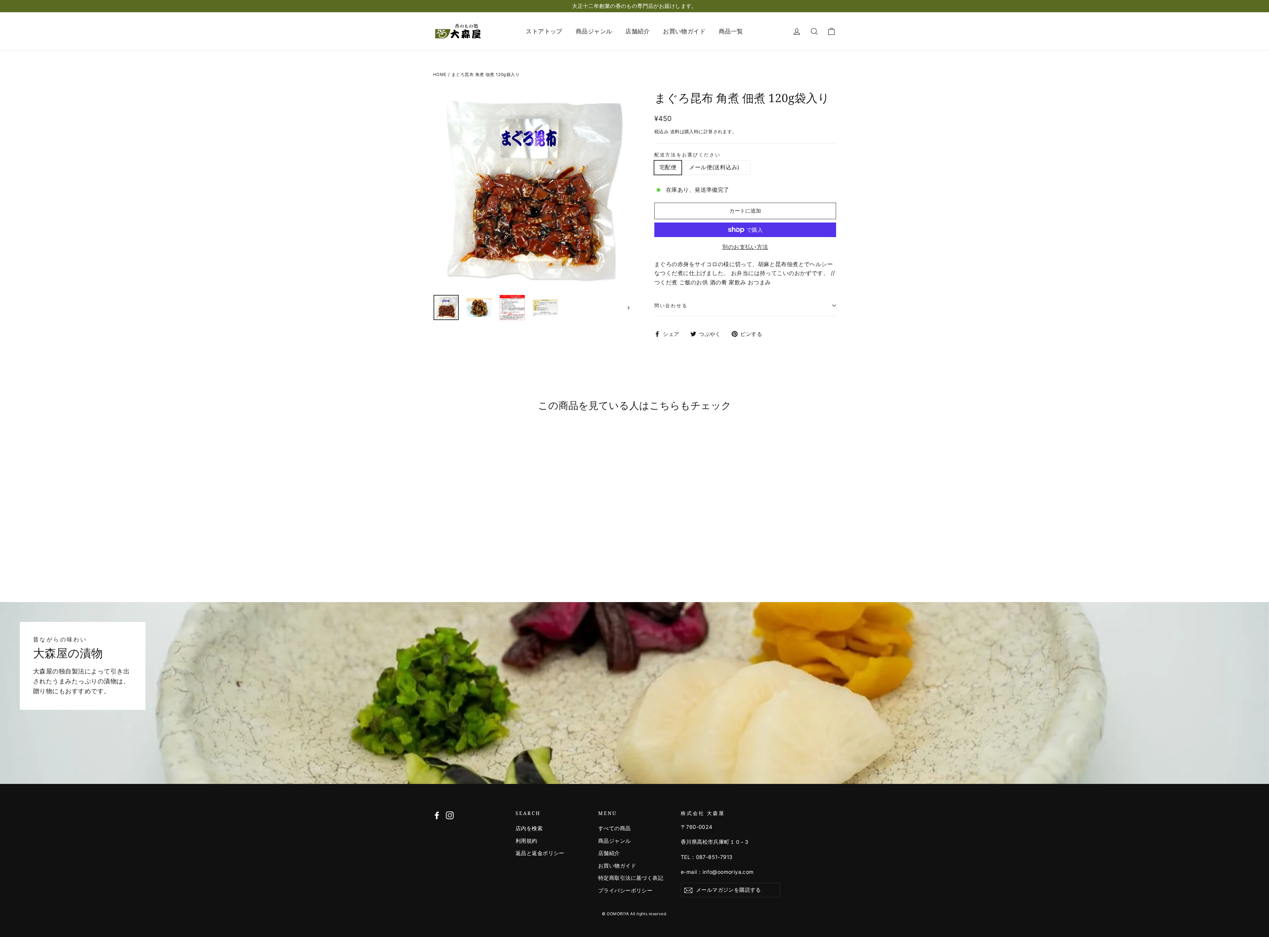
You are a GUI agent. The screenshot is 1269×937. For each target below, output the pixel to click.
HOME (440, 74)
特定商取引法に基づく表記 (630, 878)
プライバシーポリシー (625, 890)
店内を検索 (529, 828)
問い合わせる (670, 305)
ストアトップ (544, 31)
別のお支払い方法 (745, 247)
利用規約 (526, 841)
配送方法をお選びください (687, 154)
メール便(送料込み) (717, 167)
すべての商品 (614, 828)
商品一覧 (731, 31)
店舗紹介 (637, 31)
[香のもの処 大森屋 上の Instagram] (450, 814)
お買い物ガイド (684, 31)
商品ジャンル (594, 31)
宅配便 (667, 167)
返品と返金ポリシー (540, 853)
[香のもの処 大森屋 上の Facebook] (437, 814)
